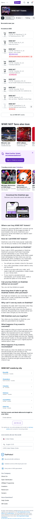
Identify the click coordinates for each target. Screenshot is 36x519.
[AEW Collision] (24, 136)
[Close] (32, 153)
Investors (4, 486)
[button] (6, 2)
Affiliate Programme (7, 483)
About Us (4, 476)
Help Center (5, 500)
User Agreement (21, 512)
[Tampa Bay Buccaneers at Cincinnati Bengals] (24, 180)
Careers (3, 493)
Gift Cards (4, 504)
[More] (32, 7)
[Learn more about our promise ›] (7, 454)
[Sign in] (28, 2)
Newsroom (4, 490)
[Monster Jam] (8, 136)
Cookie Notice (10, 513)
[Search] (24, 2)
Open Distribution (6, 480)
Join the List (17, 423)
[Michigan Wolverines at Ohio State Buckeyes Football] (8, 180)
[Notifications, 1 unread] (32, 2)
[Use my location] (2, 17)
